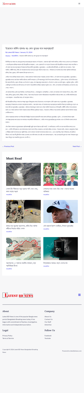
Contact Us (49, 319)
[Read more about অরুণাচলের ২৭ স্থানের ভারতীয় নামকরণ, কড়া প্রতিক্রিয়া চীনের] (23, 248)
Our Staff (48, 322)
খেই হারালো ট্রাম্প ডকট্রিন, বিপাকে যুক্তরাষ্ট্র (58, 226)
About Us (48, 316)
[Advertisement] (42, 22)
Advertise (48, 325)
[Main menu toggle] (79, 3)
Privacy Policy (7, 336)
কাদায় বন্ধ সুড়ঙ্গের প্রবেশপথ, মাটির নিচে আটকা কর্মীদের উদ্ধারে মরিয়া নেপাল (21, 227)
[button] (79, 295)
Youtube (48, 338)
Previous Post (8, 146)
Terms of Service (8, 338)
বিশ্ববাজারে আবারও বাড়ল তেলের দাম (55, 263)
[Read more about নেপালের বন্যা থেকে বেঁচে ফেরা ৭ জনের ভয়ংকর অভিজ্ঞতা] (60, 174)
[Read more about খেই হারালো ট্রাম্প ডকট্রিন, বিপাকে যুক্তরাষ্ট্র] (60, 211)
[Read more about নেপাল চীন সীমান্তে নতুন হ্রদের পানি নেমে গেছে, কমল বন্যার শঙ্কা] (23, 174)
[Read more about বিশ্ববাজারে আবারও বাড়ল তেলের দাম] (60, 248)
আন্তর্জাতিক (9, 194)
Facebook (48, 336)
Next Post (77, 146)
